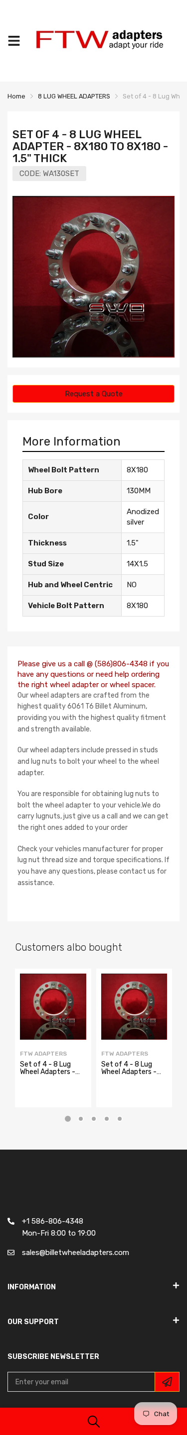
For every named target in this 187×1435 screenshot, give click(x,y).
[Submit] (167, 1382)
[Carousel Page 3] (94, 1119)
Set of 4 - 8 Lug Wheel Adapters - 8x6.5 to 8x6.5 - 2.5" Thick (129, 1075)
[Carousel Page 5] (120, 1119)
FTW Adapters (43, 1053)
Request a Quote (94, 393)
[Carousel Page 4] (107, 1119)
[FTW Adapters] (105, 40)
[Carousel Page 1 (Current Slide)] (68, 1119)
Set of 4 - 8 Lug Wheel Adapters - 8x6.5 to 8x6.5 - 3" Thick (51, 1075)
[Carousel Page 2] (81, 1119)
